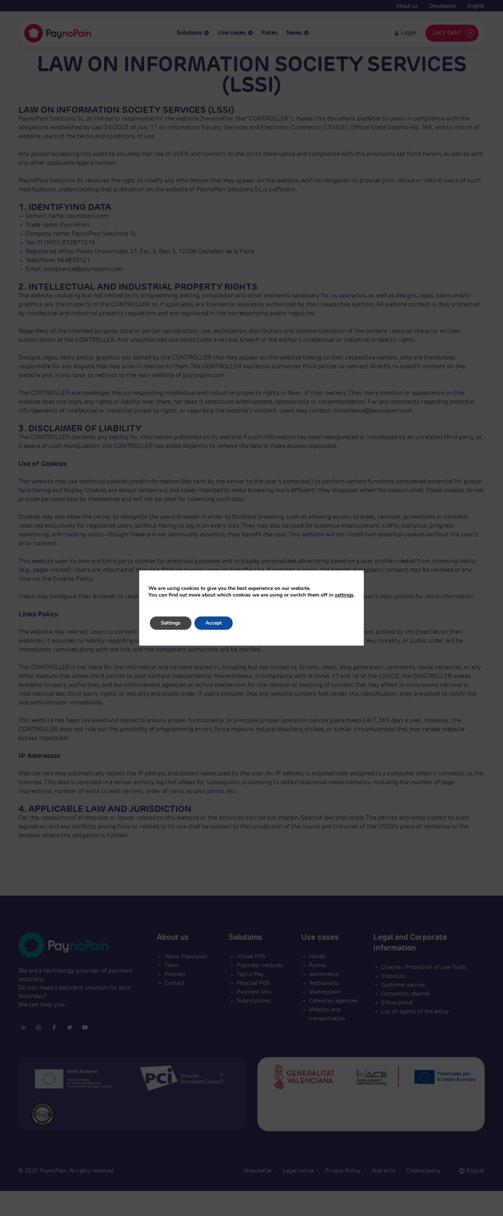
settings (344, 595)
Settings (170, 622)
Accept (213, 622)
